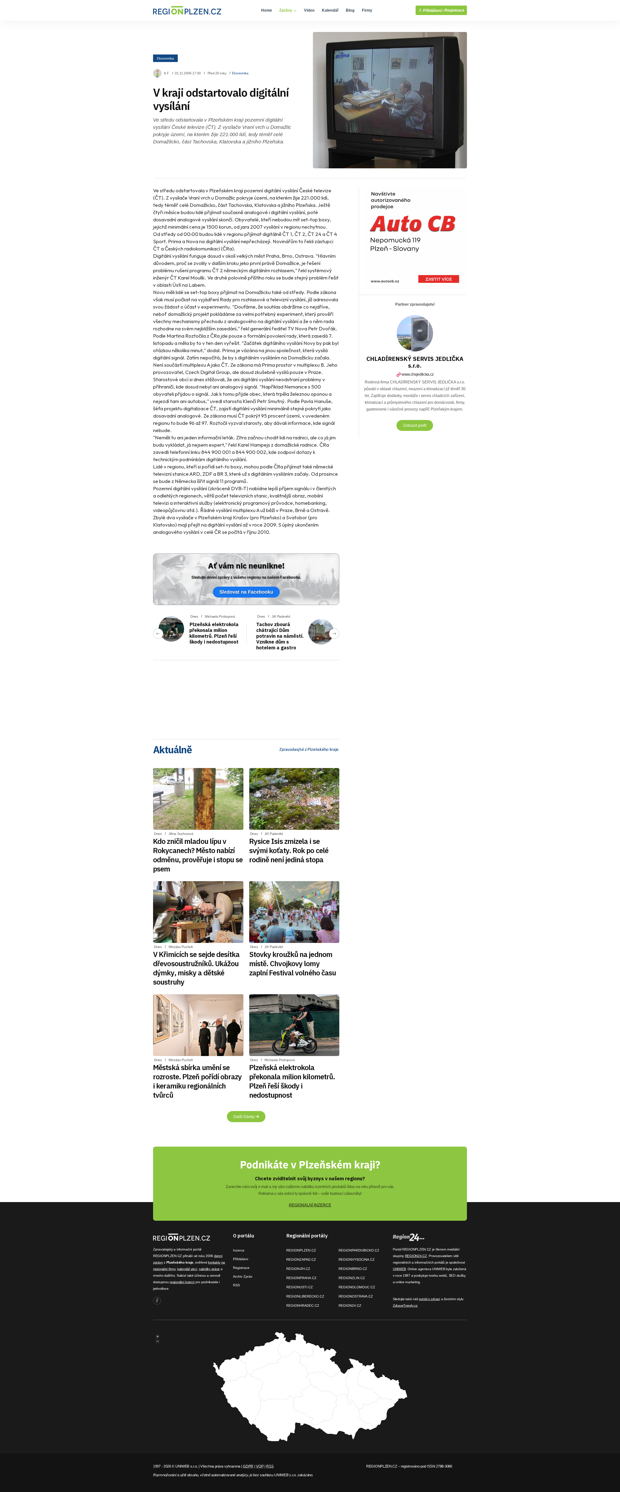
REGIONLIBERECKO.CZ (305, 1296)
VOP (260, 1466)
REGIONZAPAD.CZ (301, 1259)
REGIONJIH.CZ (298, 1269)
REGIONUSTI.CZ (299, 1287)
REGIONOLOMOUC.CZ (357, 1287)
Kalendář (330, 10)
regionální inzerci (182, 1282)
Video (309, 10)
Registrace (454, 10)
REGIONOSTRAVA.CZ (356, 1296)
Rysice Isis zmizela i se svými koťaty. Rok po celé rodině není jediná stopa (289, 850)
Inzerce (238, 1250)
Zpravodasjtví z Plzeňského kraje (309, 749)
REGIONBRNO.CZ (353, 1269)
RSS (236, 1285)
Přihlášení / (432, 10)
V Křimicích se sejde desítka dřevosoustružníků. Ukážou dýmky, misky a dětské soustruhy (196, 968)
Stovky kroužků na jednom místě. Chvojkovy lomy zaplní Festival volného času (292, 963)
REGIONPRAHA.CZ (301, 1278)
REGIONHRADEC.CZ (302, 1305)
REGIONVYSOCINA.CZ (357, 1259)
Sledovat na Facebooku (246, 592)
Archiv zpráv (242, 1276)
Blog (350, 10)
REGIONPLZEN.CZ (301, 1250)
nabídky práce (209, 1269)
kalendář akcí (187, 1269)
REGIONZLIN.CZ (352, 1278)
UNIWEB (399, 1269)
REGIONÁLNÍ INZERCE (310, 1205)
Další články (244, 1117)
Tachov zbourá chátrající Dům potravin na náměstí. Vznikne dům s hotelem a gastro (279, 636)
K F (166, 73)
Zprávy (286, 10)
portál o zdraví (429, 1299)
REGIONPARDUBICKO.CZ (359, 1250)
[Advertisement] (246, 698)
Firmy (367, 10)
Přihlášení (240, 1259)
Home (266, 10)
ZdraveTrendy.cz (405, 1305)
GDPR (248, 1466)
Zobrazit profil (414, 425)
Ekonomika (165, 58)
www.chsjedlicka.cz (418, 374)
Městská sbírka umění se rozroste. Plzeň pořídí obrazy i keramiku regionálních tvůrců (197, 1081)
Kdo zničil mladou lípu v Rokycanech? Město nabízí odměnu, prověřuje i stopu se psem (198, 854)
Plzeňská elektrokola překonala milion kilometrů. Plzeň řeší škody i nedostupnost (214, 633)
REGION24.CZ (350, 1305)
